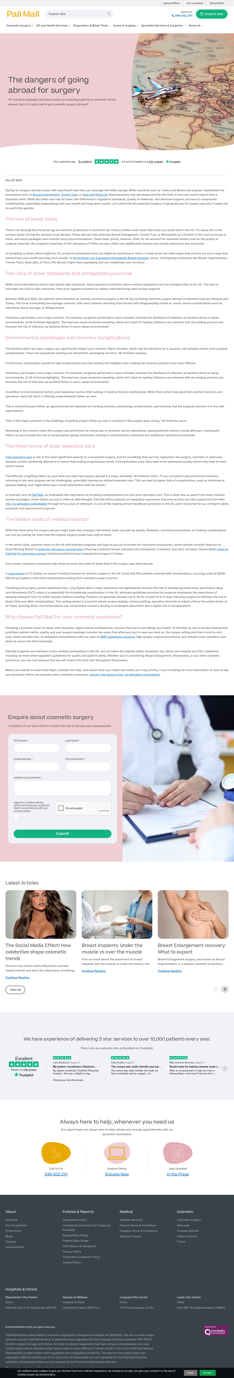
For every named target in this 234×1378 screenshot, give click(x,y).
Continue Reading (17, 978)
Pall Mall (37, 495)
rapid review (16, 574)
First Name (20, 740)
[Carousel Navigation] (220, 990)
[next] (225, 989)
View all (15, 990)
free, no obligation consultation (26, 504)
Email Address (22, 759)
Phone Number (74, 759)
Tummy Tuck (69, 195)
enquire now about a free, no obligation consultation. (125, 675)
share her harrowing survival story (60, 549)
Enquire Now (214, 14)
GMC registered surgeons (117, 637)
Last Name (71, 740)
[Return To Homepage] (22, 14)
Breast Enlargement (46, 195)
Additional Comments (27, 778)
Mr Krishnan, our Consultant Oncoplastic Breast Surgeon (111, 258)
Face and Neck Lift (94, 195)
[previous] (215, 989)
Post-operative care (18, 457)
